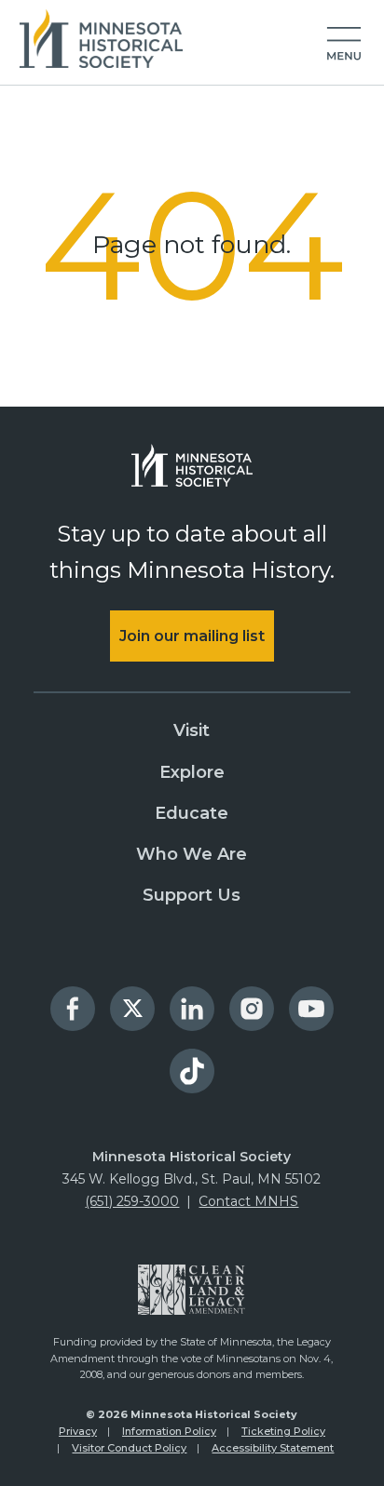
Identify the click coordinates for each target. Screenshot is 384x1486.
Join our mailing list (192, 636)
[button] (343, 44)
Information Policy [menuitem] (169, 1431)
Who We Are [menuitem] (191, 854)
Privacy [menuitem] (78, 1431)
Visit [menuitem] (191, 730)
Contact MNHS (248, 1201)
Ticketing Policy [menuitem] (283, 1431)
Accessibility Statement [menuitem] (273, 1447)
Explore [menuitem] (192, 772)
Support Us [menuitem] (191, 895)
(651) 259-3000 (132, 1201)
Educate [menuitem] (191, 813)
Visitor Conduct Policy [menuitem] (129, 1447)
